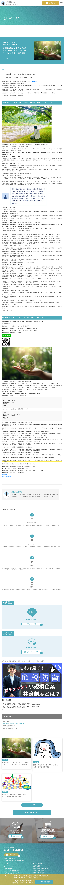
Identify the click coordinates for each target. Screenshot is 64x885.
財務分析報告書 (39, 873)
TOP (6, 864)
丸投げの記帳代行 (39, 870)
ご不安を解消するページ (13, 873)
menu (61, 3)
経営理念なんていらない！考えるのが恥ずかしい (18, 77)
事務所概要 (8, 869)
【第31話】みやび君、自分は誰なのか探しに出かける (20, 74)
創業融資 (36, 866)
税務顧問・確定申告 (40, 868)
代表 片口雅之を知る (12, 871)
